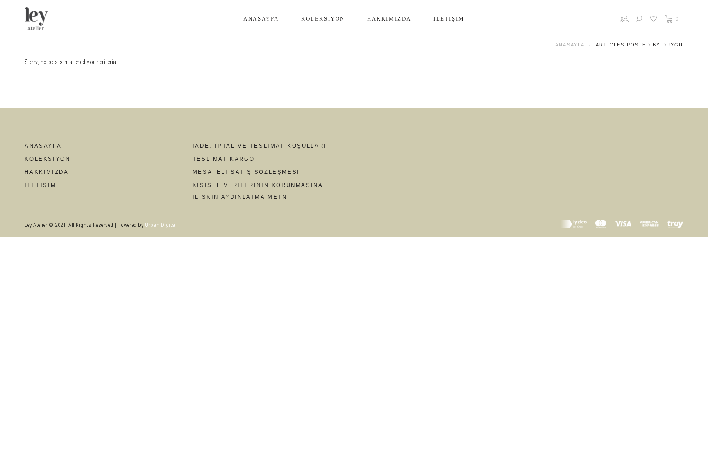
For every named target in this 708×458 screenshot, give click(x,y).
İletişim (40, 185)
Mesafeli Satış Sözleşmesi (246, 172)
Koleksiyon (47, 159)
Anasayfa (570, 44)
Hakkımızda (46, 172)
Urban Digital (161, 225)
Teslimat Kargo (223, 159)
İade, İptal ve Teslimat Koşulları (260, 146)
